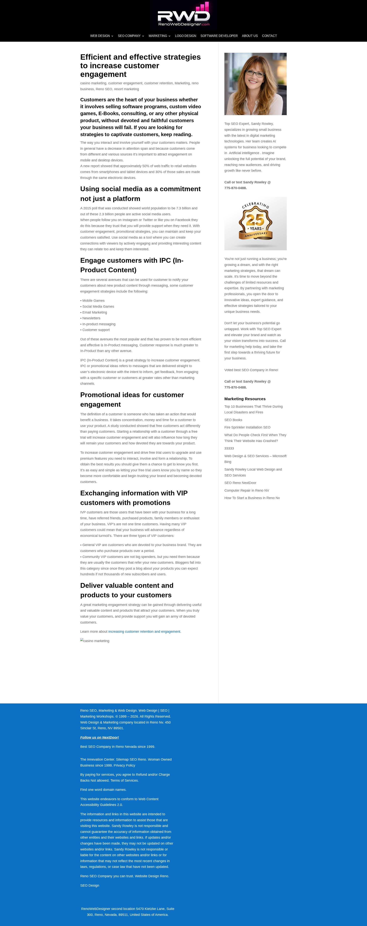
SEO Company (129, 36)
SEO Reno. (138, 759)
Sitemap (122, 759)
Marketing (158, 36)
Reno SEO (104, 89)
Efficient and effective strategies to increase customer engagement (140, 66)
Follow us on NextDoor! (99, 737)
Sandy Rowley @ (256, 182)
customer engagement (125, 83)
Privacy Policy (124, 765)
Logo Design (185, 36)
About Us (250, 36)
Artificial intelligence (244, 153)
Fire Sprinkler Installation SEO (247, 427)
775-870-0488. (235, 188)
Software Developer (219, 36)
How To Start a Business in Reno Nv (252, 498)
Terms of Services (124, 780)
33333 (229, 448)
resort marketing (126, 89)
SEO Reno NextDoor (240, 483)
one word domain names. (107, 790)
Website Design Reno (151, 876)
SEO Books (233, 420)
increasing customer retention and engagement (144, 631)
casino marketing (93, 83)
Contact (269, 36)
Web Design (100, 36)
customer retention (158, 83)
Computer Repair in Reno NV (246, 490)
